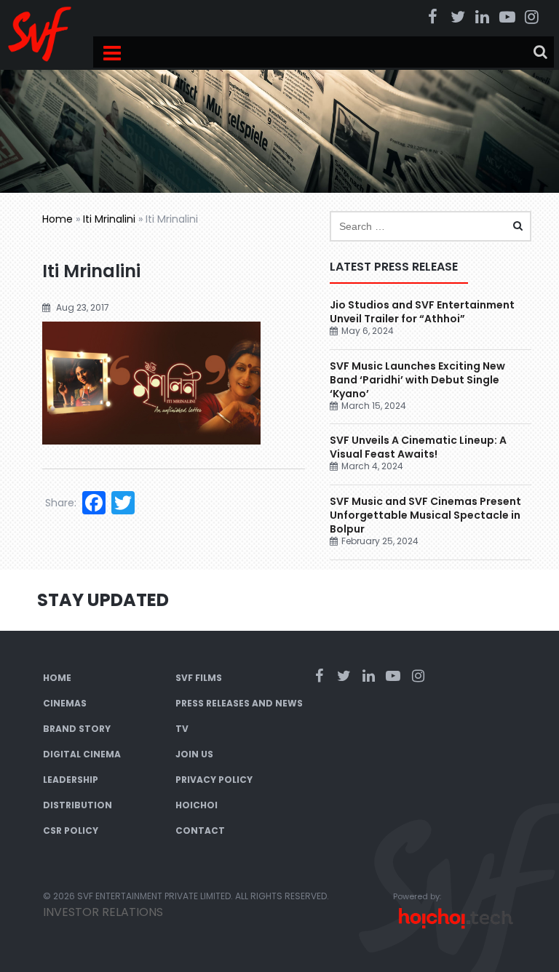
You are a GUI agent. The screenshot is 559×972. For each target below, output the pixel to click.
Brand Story (77, 728)
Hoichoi (196, 805)
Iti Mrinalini (109, 219)
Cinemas (65, 703)
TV (182, 728)
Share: (60, 502)
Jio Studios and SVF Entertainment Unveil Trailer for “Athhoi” (422, 312)
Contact (200, 830)
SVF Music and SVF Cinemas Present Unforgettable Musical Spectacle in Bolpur (425, 515)
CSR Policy (70, 830)
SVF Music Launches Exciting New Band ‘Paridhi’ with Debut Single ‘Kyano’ (417, 380)
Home (57, 219)
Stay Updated (103, 600)
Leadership (70, 779)
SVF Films (198, 678)
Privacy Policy (214, 779)
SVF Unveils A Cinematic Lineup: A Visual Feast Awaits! (418, 447)
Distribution (77, 805)
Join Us (194, 754)
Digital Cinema (82, 754)
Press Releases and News (239, 703)
